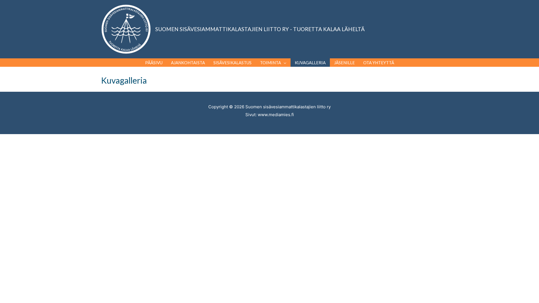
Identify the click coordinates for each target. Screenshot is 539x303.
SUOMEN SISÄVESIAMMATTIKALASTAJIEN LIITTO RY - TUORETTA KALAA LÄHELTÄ (260, 29)
